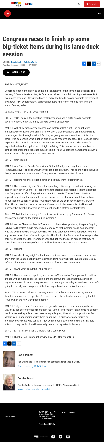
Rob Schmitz (17, 62)
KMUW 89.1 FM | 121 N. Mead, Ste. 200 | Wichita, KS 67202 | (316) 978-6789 (47, 415)
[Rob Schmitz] (9, 359)
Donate (93, 4)
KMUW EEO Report (67, 413)
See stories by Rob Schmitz (33, 366)
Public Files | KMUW (47, 424)
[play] (7, 13)
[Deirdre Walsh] (9, 382)
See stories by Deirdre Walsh (34, 389)
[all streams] (100, 13)
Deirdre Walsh (30, 62)
